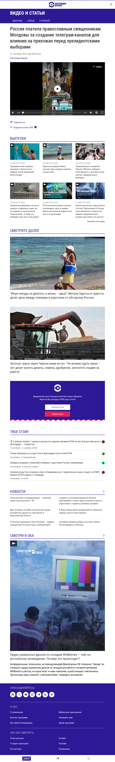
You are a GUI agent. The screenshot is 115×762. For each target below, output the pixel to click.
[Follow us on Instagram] (32, 694)
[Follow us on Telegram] (38, 694)
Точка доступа (17, 738)
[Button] (17, 123)
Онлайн (62, 738)
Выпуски (17, 20)
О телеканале (16, 712)
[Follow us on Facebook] (12, 694)
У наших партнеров (19, 743)
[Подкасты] (51, 694)
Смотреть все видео (96, 221)
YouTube (62, 743)
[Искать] (88, 758)
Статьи (30, 20)
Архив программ (66, 722)
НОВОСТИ (18, 491)
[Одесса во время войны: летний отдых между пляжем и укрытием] (57, 151)
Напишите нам (65, 717)
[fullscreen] (102, 112)
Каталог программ (18, 717)
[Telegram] (57, 758)
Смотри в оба (22, 535)
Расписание (64, 748)
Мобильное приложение (70, 712)
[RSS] (45, 694)
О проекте (44, 20)
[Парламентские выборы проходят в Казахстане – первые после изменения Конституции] (24, 151)
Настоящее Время (18, 58)
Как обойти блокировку (21, 722)
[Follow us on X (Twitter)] (19, 694)
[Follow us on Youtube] (25, 694)
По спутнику (16, 748)
